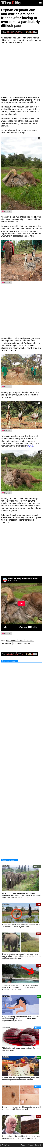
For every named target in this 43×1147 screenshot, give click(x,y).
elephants (29, 640)
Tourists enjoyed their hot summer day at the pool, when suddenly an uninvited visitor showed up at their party (20, 987)
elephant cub (6, 643)
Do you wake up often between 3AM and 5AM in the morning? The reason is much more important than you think (20, 1019)
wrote (30, 446)
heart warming (11, 640)
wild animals (17, 643)
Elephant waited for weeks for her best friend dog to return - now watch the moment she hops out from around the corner (21, 956)
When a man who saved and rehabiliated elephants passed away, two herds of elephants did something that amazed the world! (21, 895)
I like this (7, 211)
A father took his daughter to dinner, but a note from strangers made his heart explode (20, 1079)
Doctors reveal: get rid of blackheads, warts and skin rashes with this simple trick (21, 1108)
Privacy (30, 1145)
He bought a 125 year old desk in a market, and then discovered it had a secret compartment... (21, 1137)
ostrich (21, 640)
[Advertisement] (21, 71)
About (23, 1145)
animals (27, 643)
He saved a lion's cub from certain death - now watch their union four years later (21, 926)
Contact (38, 1145)
